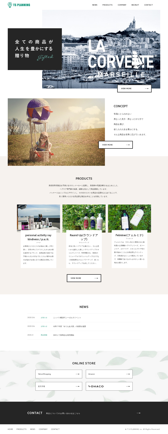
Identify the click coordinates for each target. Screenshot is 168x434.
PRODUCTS (108, 5)
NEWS (94, 5)
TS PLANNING (19, 5)
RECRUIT (135, 5)
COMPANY (122, 5)
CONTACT (148, 5)
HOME (10, 429)
